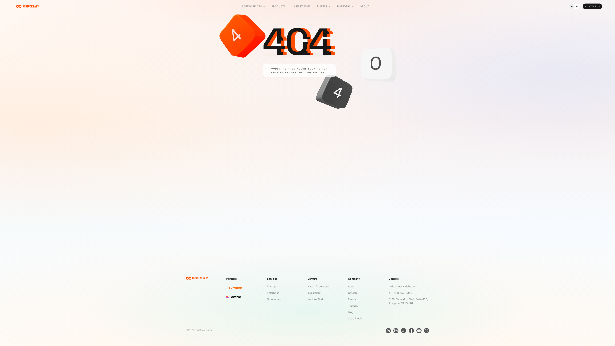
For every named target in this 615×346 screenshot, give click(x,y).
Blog (350, 312)
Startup (271, 286)
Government (274, 299)
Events (352, 299)
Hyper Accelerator (319, 286)
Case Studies (356, 318)
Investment (314, 292)
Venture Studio (316, 299)
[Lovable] (246, 297)
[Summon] (246, 288)
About (351, 286)
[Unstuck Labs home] (27, 6)
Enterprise (273, 292)
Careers (352, 292)
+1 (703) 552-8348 (400, 292)
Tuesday (353, 305)
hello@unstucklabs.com (403, 286)
